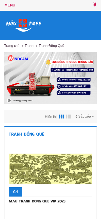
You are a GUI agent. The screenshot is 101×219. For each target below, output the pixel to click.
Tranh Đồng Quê (51, 46)
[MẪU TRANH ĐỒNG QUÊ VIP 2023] (50, 168)
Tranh (29, 46)
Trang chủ (12, 46)
